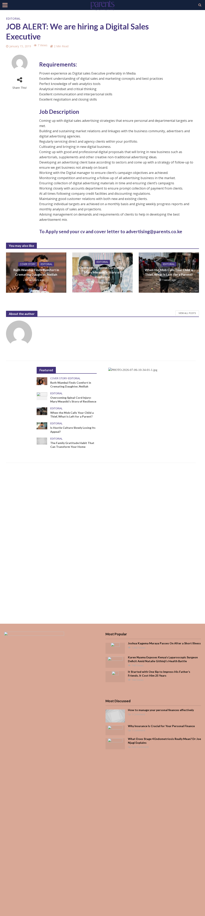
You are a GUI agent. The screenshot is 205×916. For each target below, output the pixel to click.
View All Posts (187, 313)
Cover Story (27, 264)
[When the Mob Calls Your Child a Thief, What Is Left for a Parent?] (42, 411)
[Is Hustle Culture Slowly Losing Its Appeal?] (42, 426)
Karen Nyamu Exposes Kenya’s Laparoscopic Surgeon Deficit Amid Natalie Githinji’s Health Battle (163, 659)
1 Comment (138, 714)
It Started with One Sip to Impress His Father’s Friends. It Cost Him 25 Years (159, 673)
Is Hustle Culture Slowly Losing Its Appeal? (72, 429)
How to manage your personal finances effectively (161, 710)
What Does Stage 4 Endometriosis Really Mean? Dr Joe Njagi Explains (164, 740)
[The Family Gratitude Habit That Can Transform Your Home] (42, 441)
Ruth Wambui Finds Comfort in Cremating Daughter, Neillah (36, 272)
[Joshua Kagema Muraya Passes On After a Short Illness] (115, 648)
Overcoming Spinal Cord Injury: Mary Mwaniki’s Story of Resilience (102, 272)
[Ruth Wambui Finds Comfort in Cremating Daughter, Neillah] (42, 381)
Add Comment (140, 747)
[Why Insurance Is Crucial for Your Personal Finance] (115, 730)
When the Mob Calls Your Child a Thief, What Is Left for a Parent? (169, 272)
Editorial (13, 18)
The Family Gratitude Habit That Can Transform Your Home (72, 444)
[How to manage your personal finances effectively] (115, 716)
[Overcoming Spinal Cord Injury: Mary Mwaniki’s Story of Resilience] (42, 396)
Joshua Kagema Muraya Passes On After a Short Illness (164, 643)
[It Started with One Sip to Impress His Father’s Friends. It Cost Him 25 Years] (115, 676)
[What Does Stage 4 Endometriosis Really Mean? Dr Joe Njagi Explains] (115, 743)
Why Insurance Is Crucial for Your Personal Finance (161, 726)
